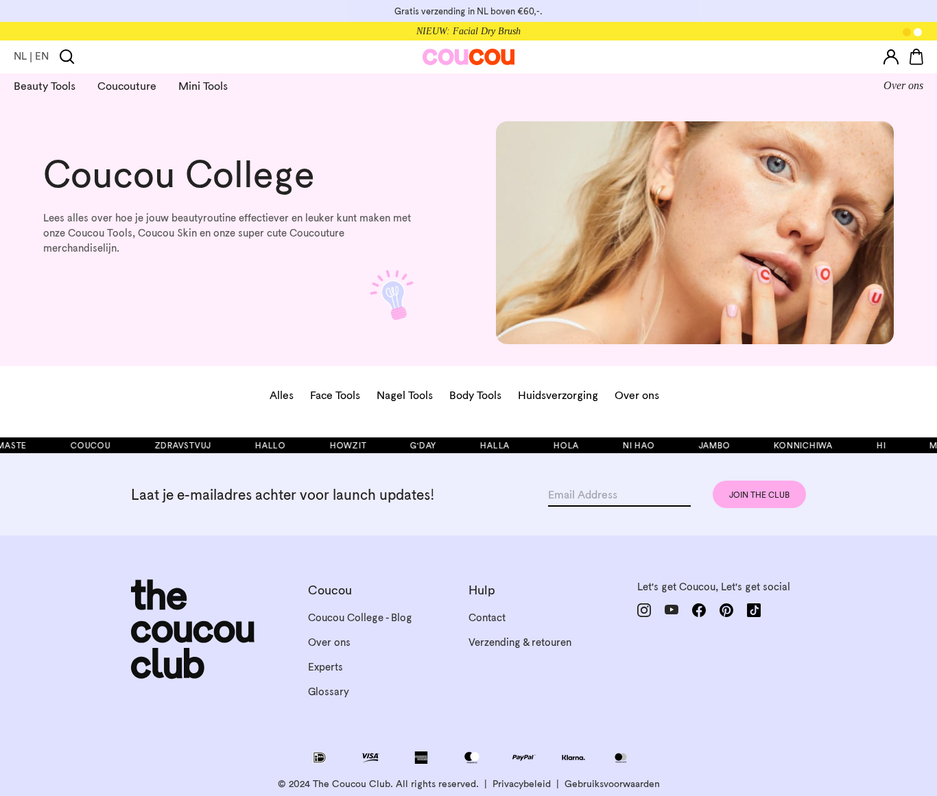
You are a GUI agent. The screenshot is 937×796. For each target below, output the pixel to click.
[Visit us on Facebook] (699, 610)
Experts (325, 666)
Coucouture (126, 86)
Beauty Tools (44, 86)
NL (20, 55)
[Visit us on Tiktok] (754, 610)
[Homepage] (469, 57)
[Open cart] (916, 57)
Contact (487, 617)
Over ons (903, 85)
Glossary (328, 691)
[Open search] (67, 56)
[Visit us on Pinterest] (726, 610)
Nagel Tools (405, 395)
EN (42, 55)
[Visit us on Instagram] (644, 610)
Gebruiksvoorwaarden (612, 783)
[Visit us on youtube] (671, 610)
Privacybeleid (522, 783)
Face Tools (335, 395)
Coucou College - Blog (360, 617)
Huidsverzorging (558, 395)
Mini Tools (203, 86)
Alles (282, 395)
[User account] (891, 56)
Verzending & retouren (519, 642)
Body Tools (475, 395)
